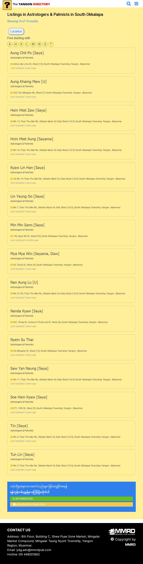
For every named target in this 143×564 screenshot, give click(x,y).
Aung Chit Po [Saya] (27, 53)
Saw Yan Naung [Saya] (29, 369)
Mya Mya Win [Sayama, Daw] (34, 254)
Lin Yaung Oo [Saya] (27, 196)
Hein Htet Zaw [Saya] (28, 110)
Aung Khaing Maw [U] (28, 82)
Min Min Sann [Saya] (27, 225)
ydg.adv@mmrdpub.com (30, 504)
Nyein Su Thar (22, 340)
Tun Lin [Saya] (22, 455)
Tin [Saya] (19, 426)
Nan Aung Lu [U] (24, 283)
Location (16, 31)
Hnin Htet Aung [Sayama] (31, 139)
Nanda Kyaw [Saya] (26, 311)
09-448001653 (24, 498)
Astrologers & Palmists (21, 57)
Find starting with (18, 38)
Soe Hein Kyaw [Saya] (28, 397)
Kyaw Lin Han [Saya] (27, 168)
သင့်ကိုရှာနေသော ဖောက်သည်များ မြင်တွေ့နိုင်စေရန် (38, 489)
